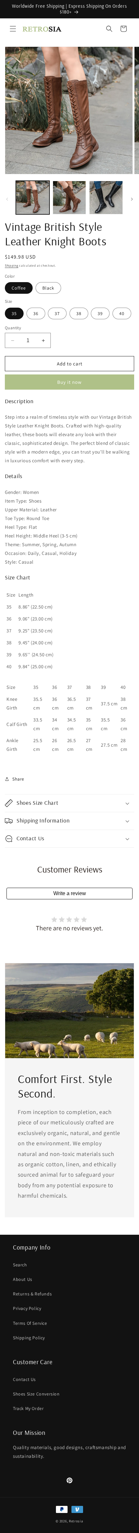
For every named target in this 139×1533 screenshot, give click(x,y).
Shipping (11, 265)
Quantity (13, 328)
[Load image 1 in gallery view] (32, 197)
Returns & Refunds (32, 1294)
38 (78, 313)
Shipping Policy (29, 1338)
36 (35, 313)
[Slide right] (132, 199)
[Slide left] (7, 199)
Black (48, 288)
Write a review (69, 893)
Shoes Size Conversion (36, 1394)
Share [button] (18, 779)
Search (20, 1265)
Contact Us (24, 1379)
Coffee (19, 288)
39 (100, 313)
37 (57, 313)
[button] (13, 29)
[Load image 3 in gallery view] (106, 197)
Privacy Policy (27, 1308)
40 (121, 313)
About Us (22, 1279)
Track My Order (28, 1408)
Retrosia (76, 1521)
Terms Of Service (30, 1323)
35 (14, 313)
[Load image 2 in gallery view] (69, 197)
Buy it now (69, 382)
